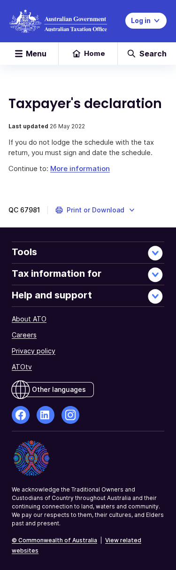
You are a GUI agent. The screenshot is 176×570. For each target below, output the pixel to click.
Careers (24, 335)
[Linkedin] (45, 415)
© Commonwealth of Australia (54, 540)
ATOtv (22, 367)
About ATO (29, 319)
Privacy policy (33, 351)
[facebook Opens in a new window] (21, 415)
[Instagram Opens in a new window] (70, 415)
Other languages (59, 389)
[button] (95, 210)
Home (94, 53)
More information (80, 168)
